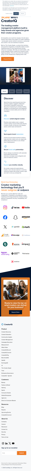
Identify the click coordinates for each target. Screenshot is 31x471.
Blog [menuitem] (3, 407)
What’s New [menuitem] (5, 347)
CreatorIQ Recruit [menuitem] (6, 350)
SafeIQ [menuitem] (3, 360)
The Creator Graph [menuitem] (6, 368)
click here (12, 5)
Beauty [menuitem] (3, 382)
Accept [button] (16, 13)
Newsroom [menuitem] (4, 427)
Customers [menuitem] (5, 380)
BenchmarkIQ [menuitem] (5, 358)
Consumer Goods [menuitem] (6, 393)
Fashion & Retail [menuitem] (6, 385)
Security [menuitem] (4, 432)
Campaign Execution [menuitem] (7, 342)
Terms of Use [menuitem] (5, 437)
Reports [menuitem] (4, 410)
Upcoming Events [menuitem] (6, 412)
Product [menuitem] (4, 329)
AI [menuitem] (2, 365)
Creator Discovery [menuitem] (6, 332)
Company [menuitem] (4, 421)
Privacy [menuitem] (3, 434)
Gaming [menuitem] (4, 387)
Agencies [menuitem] (4, 398)
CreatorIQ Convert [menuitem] (6, 352)
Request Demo (8, 59)
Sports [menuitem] (3, 390)
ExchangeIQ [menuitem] (5, 363)
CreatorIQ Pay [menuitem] (5, 355)
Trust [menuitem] (3, 370)
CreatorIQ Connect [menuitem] (6, 415)
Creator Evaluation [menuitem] (6, 334)
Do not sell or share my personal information (12, 463)
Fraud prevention (17, 464)
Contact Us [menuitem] (4, 429)
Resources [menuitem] (5, 404)
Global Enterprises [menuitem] (6, 395)
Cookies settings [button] (9, 13)
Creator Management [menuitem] (7, 339)
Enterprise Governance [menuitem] (8, 373)
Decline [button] (22, 13)
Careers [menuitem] (4, 424)
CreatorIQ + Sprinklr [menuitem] (7, 376)
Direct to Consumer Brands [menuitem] (9, 400)
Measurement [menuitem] (5, 345)
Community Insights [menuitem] (7, 337)
